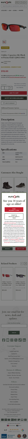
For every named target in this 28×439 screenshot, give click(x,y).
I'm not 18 (13, 216)
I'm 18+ (14, 209)
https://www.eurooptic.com (10, 222)
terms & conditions (15, 239)
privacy (19, 237)
